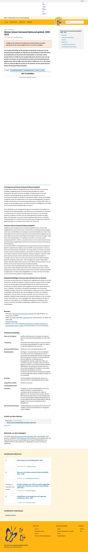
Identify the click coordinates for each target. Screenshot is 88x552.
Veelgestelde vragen (39, 531)
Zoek (82, 22)
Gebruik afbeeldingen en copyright (65, 531)
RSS (81, 531)
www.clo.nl (23, 438)
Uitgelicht (29, 22)
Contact (36, 533)
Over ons (37, 529)
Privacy (59, 533)
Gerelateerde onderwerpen (69, 46)
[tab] (7, 70)
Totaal (37, 70)
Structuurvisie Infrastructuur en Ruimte (23, 313)
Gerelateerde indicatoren (68, 44)
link (37, 45)
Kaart (42, 70)
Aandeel (7, 70)
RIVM (14, 547)
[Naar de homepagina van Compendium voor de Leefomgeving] (44, 9)
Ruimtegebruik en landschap (32, 478)
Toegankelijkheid (61, 536)
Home (6, 22)
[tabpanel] (27, 128)
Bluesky (82, 529)
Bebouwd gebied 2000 (11, 321)
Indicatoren (22, 22)
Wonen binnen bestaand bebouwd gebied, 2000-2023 (21, 422)
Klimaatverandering (30, 490)
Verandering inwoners (29, 70)
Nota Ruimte (26, 317)
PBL (11, 547)
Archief (64, 40)
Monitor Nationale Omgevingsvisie (43, 536)
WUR (20, 547)
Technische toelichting (68, 37)
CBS (8, 547)
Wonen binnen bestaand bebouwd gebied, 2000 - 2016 (25, 436)
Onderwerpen (13, 22)
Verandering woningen (16, 70)
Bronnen (64, 35)
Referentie (64, 42)
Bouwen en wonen (18, 37)
